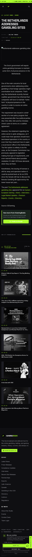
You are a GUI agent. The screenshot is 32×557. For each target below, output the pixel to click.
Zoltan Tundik (13, 34)
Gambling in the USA (8, 491)
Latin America (6, 484)
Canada (3, 487)
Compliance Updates (8, 468)
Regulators (5, 500)
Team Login (5, 520)
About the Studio (7, 511)
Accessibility (17, 532)
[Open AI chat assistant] (27, 545)
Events (3, 514)
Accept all (16, 545)
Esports (4, 481)
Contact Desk (5, 517)
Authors (4, 497)
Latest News (5, 461)
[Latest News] (8, 15)
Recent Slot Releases (8, 474)
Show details (8, 542)
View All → (27, 247)
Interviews (4, 471)
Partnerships (5, 478)
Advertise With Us (10, 450)
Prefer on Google (17, 221)
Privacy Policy (5, 529)
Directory (4, 494)
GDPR (27, 529)
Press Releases (6, 465)
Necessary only (16, 549)
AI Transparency (6, 532)
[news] (16, 15)
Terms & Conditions (18, 529)
